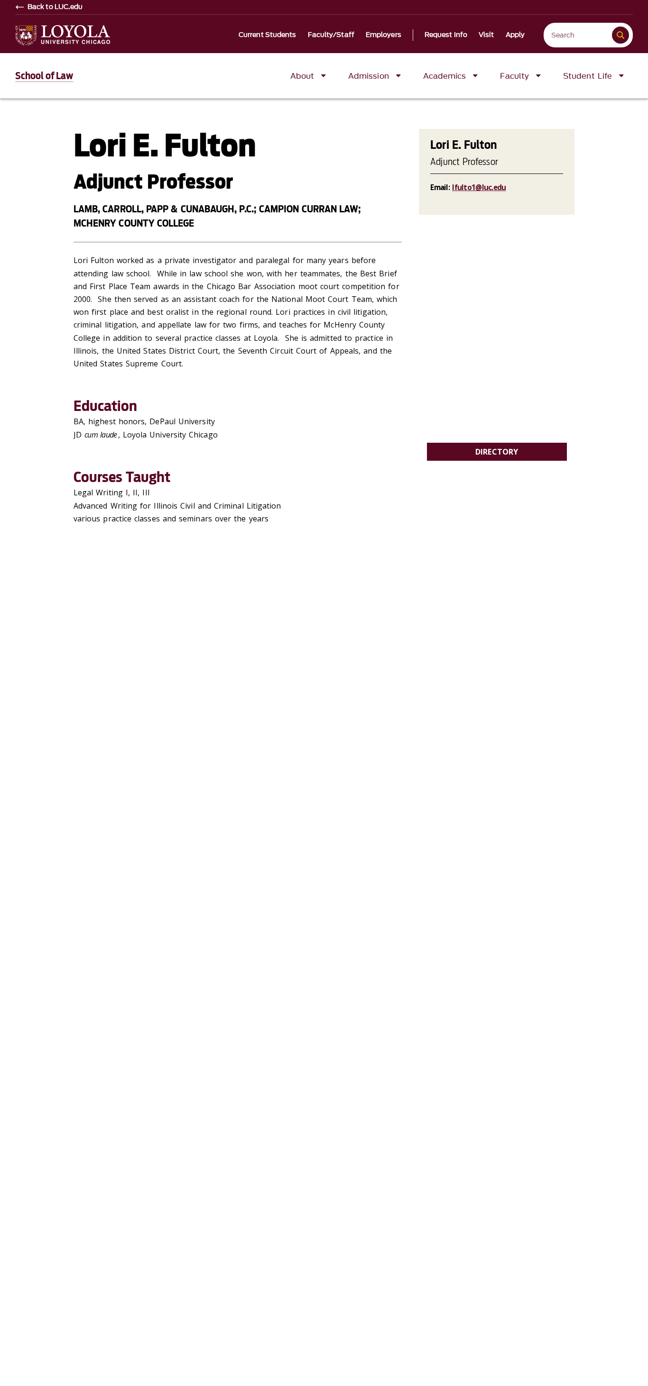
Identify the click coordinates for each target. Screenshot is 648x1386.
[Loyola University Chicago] (62, 35)
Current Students (267, 35)
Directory (496, 452)
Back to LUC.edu (55, 7)
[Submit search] (620, 35)
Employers (383, 35)
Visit (486, 35)
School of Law (44, 76)
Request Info (446, 35)
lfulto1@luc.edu (479, 187)
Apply (515, 35)
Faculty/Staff (331, 35)
